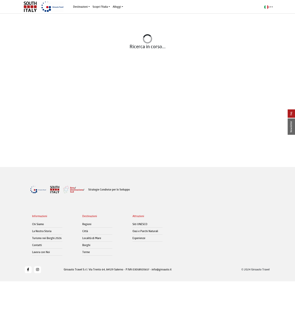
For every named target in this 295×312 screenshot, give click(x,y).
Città (85, 231)
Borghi (86, 245)
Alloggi (117, 7)
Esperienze (138, 238)
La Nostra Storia (41, 231)
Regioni (86, 224)
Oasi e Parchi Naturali (145, 231)
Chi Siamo (38, 224)
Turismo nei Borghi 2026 (47, 238)
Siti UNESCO (139, 224)
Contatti (37, 245)
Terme (86, 252)
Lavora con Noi (41, 252)
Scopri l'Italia (100, 7)
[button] (268, 7)
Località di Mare (91, 238)
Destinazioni (80, 7)
